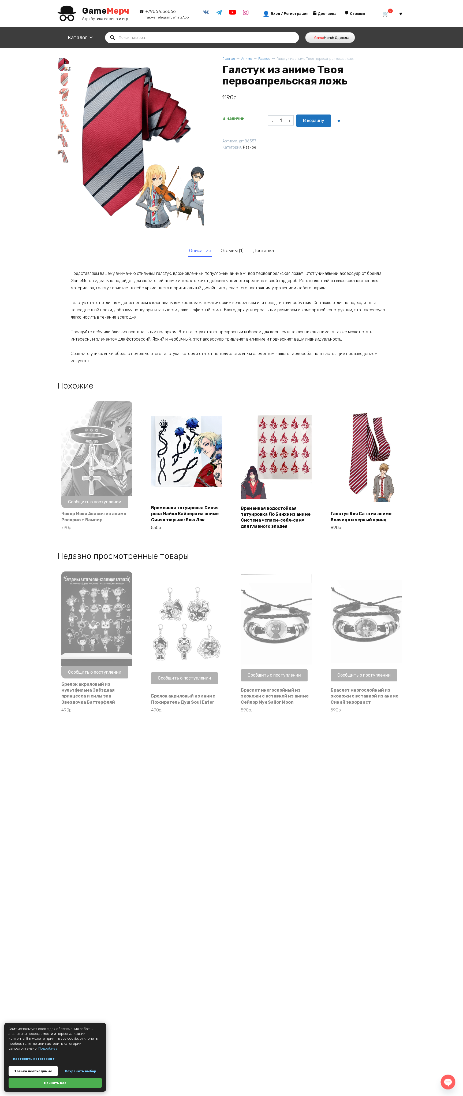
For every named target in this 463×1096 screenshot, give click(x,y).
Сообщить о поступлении (94, 501)
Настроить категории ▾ (33, 1059)
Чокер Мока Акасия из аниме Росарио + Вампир (93, 516)
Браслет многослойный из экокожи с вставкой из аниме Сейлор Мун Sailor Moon (275, 696)
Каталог (77, 37)
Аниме (246, 59)
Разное (264, 59)
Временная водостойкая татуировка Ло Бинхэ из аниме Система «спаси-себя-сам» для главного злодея (276, 517)
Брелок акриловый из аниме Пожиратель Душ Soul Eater (183, 698)
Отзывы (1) (232, 250)
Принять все (55, 1083)
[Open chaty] (447, 1082)
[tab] (200, 250)
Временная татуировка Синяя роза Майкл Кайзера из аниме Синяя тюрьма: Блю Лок (185, 513)
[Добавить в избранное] (339, 121)
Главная (228, 59)
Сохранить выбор (80, 1071)
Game (105, 11)
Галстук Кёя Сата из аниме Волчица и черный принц (361, 516)
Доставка (263, 250)
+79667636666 (167, 14)
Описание (200, 250)
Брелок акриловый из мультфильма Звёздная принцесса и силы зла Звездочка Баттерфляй (88, 693)
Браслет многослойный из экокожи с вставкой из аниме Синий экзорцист (364, 696)
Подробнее (48, 1048)
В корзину (313, 120)
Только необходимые (33, 1071)
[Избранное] (401, 13)
